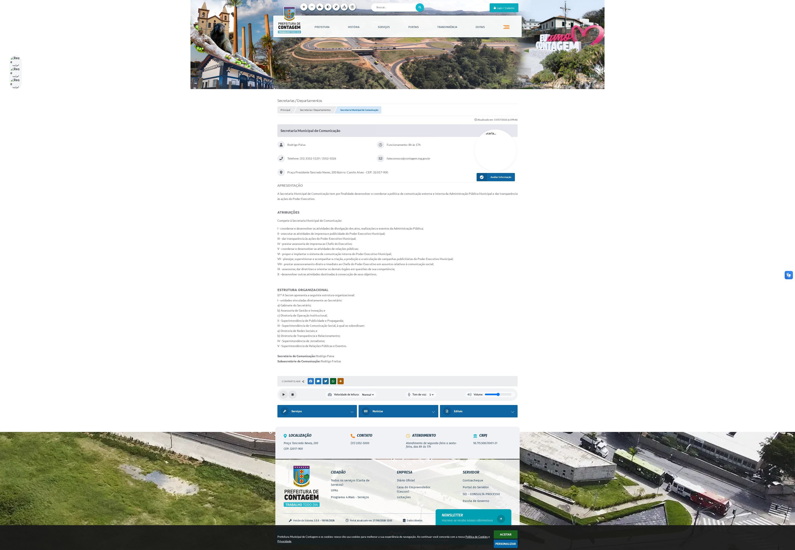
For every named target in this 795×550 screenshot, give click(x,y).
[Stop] (292, 394)
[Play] (283, 394)
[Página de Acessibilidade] (352, 7)
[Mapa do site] (344, 7)
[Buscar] (420, 7)
